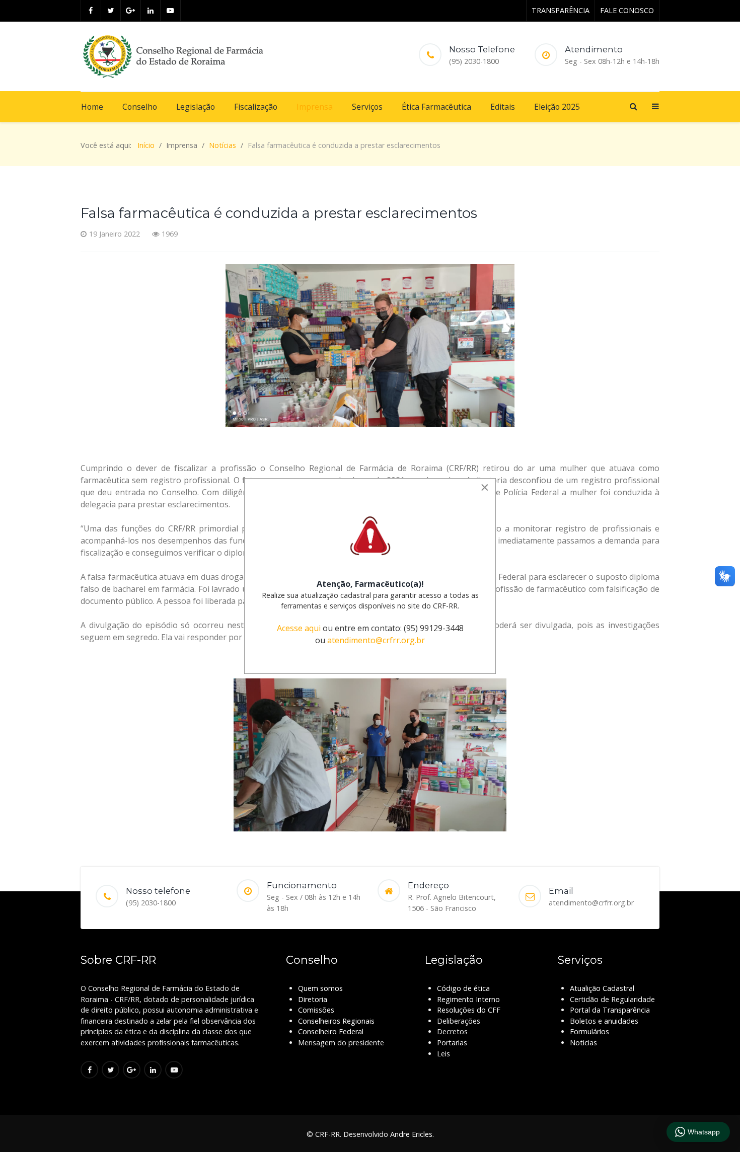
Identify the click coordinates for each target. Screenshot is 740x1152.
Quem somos (320, 988)
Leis (443, 1053)
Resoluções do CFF (468, 1010)
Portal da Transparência (610, 1010)
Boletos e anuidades (604, 1021)
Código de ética (463, 988)
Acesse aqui (299, 628)
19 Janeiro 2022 (114, 234)
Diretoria (312, 999)
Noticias (583, 1042)
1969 (170, 234)
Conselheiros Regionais (336, 1021)
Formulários (589, 1031)
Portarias (452, 1042)
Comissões (316, 1010)
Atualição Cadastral (602, 988)
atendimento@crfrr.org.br (376, 640)
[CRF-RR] (173, 56)
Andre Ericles (411, 1134)
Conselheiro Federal (330, 1031)
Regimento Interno (468, 999)
